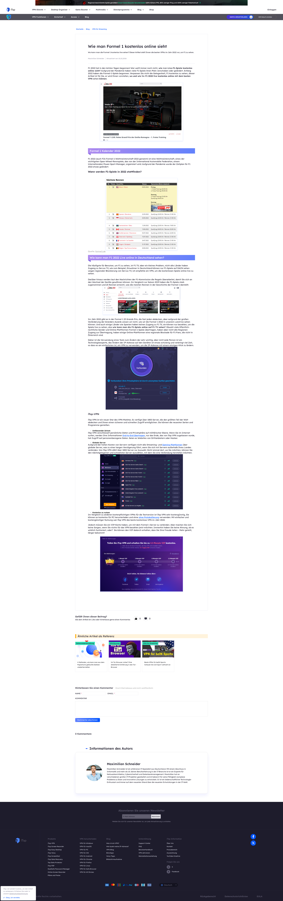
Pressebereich (172, 850)
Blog (87, 17)
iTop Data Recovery (55, 859)
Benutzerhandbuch (146, 850)
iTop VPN (51, 843)
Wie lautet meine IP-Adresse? (117, 846)
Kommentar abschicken (87, 720)
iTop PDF (51, 866)
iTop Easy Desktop (55, 850)
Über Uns (170, 843)
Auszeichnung (172, 853)
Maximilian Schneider (96, 59)
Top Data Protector (55, 862)
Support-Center (144, 843)
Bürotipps (110, 853)
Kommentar (81, 698)
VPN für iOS (84, 853)
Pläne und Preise (54, 875)
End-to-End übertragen (134, 435)
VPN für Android (86, 856)
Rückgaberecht (208, 896)
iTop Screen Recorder (56, 846)
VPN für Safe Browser (88, 869)
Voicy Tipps (110, 856)
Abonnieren (156, 816)
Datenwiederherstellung (85, 643)
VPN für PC (84, 850)
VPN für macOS (86, 846)
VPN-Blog (110, 850)
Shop (151, 10)
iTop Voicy (51, 853)
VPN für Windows (86, 843)
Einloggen (272, 10)
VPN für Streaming (99, 29)
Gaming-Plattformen (172, 444)
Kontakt (170, 846)
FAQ (140, 846)
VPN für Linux (85, 866)
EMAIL (111, 693)
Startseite (79, 29)
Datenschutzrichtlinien (236, 896)
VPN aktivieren (144, 853)
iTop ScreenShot (54, 856)
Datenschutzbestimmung (18, 894)
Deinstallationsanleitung (148, 856)
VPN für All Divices (87, 872)
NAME (78, 693)
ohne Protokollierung (149, 517)
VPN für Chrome (86, 859)
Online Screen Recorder (56, 872)
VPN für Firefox (86, 862)
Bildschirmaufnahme (114, 859)
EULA (259, 896)
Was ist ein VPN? (112, 843)
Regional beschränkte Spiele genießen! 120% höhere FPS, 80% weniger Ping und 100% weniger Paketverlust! (143, 3)
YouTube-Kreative (173, 856)
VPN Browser (115, 643)
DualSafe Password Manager (59, 869)
